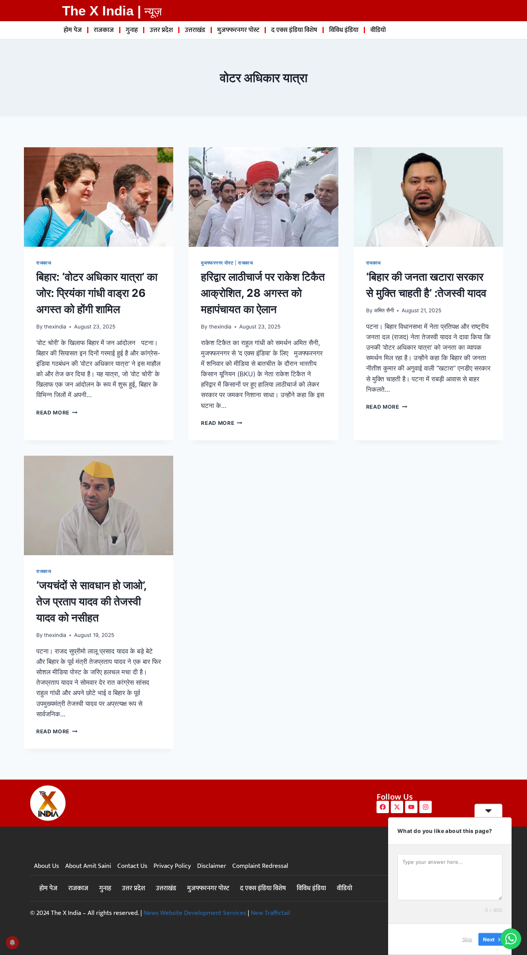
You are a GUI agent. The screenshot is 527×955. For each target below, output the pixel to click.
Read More (57, 412)
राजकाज (104, 30)
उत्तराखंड (195, 30)
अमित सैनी (384, 310)
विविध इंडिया (343, 30)
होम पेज (73, 30)
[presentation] (98, 197)
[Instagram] (425, 807)
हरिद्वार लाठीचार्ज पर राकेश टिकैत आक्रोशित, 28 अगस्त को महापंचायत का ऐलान (263, 293)
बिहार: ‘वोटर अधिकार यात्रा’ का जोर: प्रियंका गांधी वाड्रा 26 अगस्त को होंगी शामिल (96, 293)
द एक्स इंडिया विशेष (294, 30)
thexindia (55, 326)
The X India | (101, 10)
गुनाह (132, 30)
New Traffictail (270, 913)
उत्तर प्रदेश (161, 30)
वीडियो (378, 30)
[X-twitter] (397, 807)
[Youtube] (411, 807)
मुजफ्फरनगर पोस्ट (238, 30)
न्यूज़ (153, 11)
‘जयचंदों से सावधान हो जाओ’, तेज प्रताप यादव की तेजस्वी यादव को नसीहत (91, 601)
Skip (467, 939)
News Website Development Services (195, 913)
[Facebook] (383, 807)
